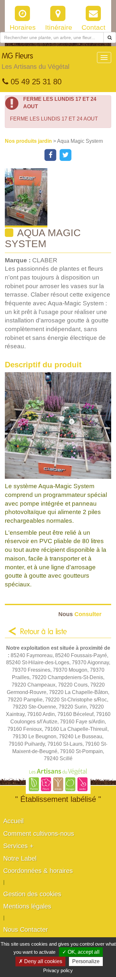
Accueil (13, 821)
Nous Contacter (25, 929)
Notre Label (19, 858)
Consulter (80, 614)
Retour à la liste (43, 632)
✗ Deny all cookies (40, 961)
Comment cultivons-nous (38, 833)
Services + (18, 845)
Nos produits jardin (29, 141)
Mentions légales (27, 906)
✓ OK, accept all (81, 952)
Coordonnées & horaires (38, 870)
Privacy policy (58, 970)
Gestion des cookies (32, 894)
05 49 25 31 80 (35, 81)
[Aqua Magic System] (60, 197)
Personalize (86, 961)
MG (35, 61)
